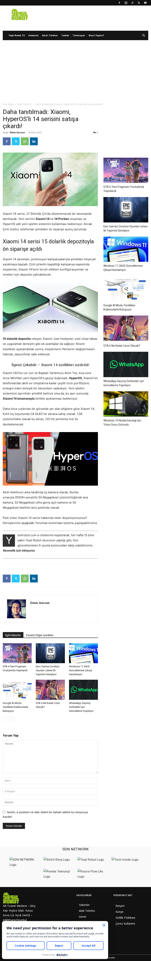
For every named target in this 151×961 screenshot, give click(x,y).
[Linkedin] (34, 141)
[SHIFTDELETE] (25, 865)
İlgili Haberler (13, 635)
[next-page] (11, 718)
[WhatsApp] (25, 141)
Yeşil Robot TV (17, 35)
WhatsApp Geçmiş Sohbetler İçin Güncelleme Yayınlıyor (81, 707)
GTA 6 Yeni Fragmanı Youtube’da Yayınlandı (123, 189)
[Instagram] (126, 3)
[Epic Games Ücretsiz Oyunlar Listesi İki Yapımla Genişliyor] (50, 653)
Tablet (65, 35)
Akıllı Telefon (50, 35)
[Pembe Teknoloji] (59, 876)
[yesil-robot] (20, 898)
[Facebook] (119, 3)
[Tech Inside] (124, 859)
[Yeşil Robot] (90, 859)
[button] (143, 35)
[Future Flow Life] (93, 876)
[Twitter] (139, 3)
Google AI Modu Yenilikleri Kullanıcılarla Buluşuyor (15, 707)
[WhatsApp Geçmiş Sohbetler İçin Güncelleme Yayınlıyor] (83, 690)
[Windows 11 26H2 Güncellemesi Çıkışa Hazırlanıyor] (83, 653)
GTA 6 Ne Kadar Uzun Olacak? (121, 345)
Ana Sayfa (8, 104)
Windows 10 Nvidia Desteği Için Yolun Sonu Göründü (122, 422)
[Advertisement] (75, 72)
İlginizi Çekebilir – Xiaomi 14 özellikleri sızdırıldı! (50, 365)
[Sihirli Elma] (56, 859)
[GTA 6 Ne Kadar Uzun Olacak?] (50, 690)
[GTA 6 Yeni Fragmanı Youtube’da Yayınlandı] (17, 653)
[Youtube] (145, 3)
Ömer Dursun (17, 132)
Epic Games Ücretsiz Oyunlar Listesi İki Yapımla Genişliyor (47, 670)
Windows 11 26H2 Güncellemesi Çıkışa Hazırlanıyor (80, 670)
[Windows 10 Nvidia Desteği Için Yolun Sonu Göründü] (125, 404)
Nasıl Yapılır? (96, 35)
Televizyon (79, 35)
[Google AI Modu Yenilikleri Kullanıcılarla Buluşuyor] (17, 690)
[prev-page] (5, 718)
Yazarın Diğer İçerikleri (39, 635)
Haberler (33, 35)
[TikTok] (132, 3)
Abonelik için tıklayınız (19, 550)
